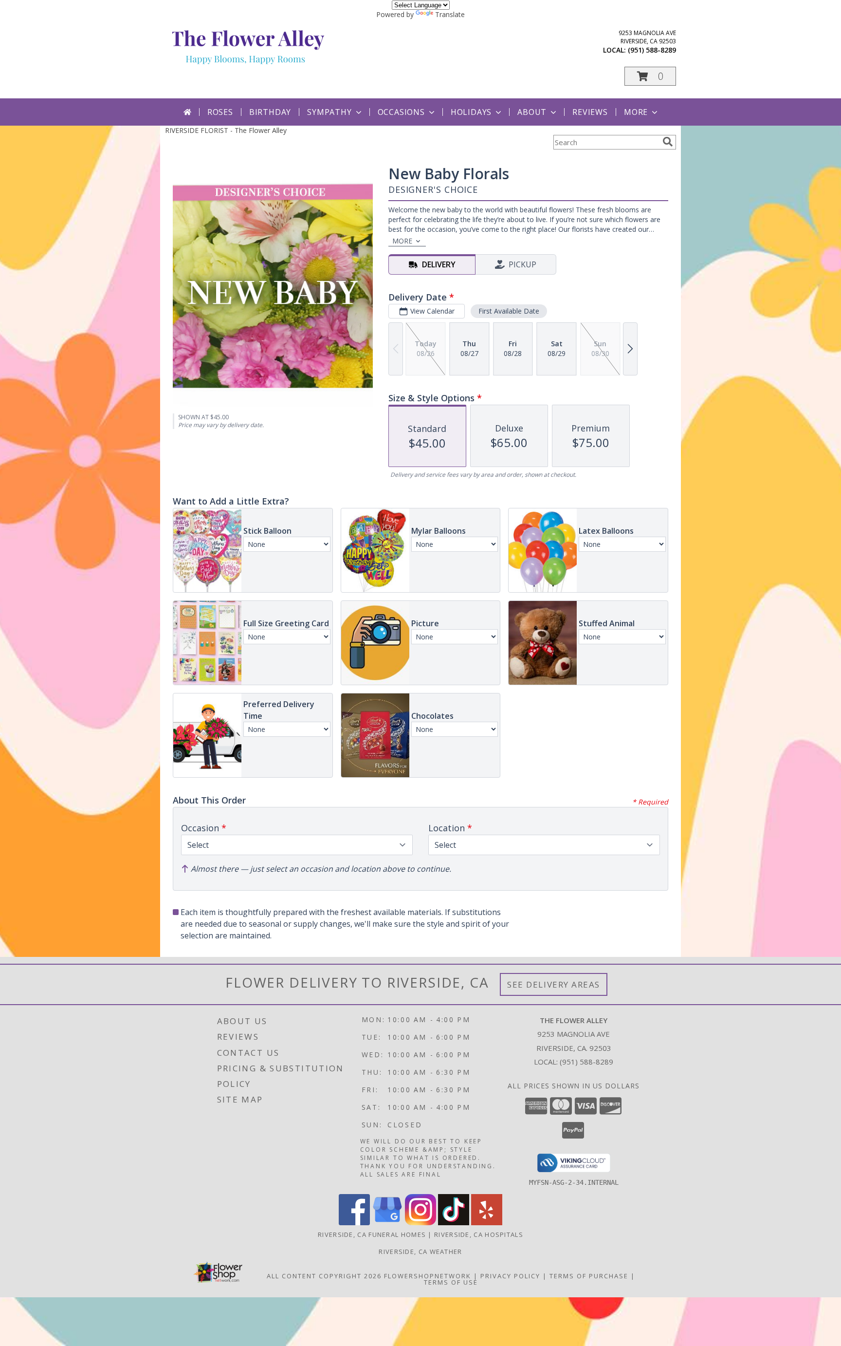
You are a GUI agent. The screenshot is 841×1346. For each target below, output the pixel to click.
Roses (220, 112)
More (636, 112)
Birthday (270, 112)
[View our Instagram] (420, 1222)
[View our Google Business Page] (387, 1222)
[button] (650, 76)
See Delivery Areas (553, 984)
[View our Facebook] (354, 1222)
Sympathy (329, 112)
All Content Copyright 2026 (324, 1275)
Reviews (590, 112)
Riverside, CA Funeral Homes (372, 1234)
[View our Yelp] (486, 1222)
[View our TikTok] (453, 1222)
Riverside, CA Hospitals (478, 1234)
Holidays (471, 112)
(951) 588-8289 (652, 50)
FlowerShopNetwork (427, 1275)
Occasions (401, 112)
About (532, 112)
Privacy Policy (510, 1275)
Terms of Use (451, 1282)
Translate (450, 14)
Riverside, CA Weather (420, 1251)
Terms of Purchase (588, 1275)
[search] (668, 141)
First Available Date (508, 311)
